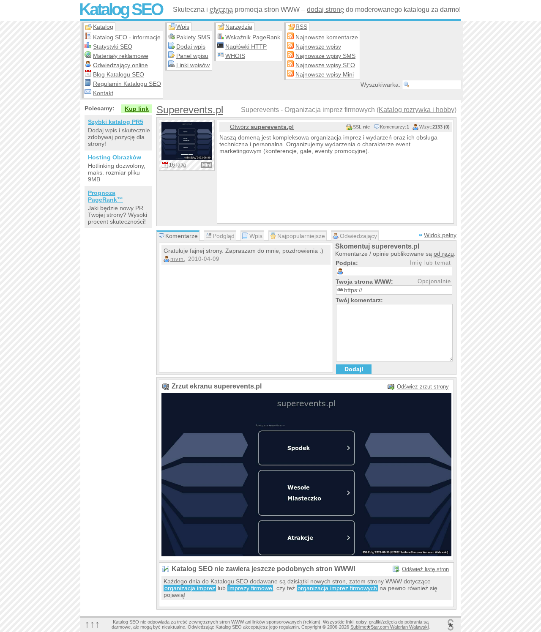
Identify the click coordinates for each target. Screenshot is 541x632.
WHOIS (235, 55)
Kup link (137, 108)
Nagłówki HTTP (246, 46)
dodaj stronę (325, 9)
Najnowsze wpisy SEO (325, 65)
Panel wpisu (192, 55)
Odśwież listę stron (425, 569)
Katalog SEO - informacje (127, 37)
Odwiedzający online (120, 65)
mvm (177, 259)
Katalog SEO (120, 9)
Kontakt (103, 93)
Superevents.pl (189, 109)
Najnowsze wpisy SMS (325, 55)
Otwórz (262, 126)
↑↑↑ (92, 623)
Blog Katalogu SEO (118, 74)
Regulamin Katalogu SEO (127, 83)
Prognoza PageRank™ (105, 196)
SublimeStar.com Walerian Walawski (389, 626)
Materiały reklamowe (120, 55)
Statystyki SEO (112, 46)
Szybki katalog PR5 (115, 121)
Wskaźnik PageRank (252, 37)
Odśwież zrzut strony (423, 386)
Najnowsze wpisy (318, 46)
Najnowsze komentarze (326, 37)
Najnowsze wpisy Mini (324, 74)
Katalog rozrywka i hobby (416, 109)
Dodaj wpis (190, 46)
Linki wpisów (193, 65)
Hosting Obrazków (114, 157)
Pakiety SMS (193, 37)
